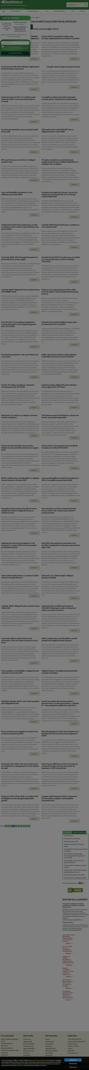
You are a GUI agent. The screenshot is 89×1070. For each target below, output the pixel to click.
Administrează (73, 1063)
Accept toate (73, 1060)
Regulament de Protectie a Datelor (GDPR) (38, 1060)
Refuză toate (73, 1067)
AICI (22, 1065)
